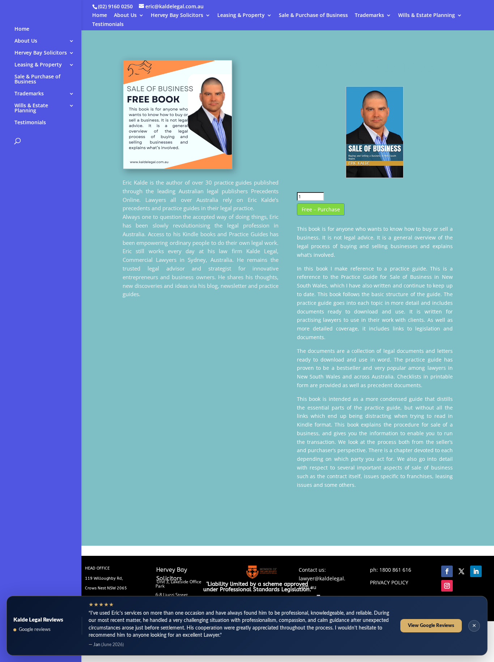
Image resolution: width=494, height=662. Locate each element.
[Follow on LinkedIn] (476, 571)
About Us (125, 15)
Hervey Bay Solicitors (177, 15)
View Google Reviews (431, 625)
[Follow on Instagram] (447, 586)
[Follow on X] (461, 571)
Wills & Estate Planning (426, 15)
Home (99, 15)
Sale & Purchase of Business (313, 15)
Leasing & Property (241, 15)
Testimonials (108, 24)
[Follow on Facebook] (447, 571)
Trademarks (369, 15)
